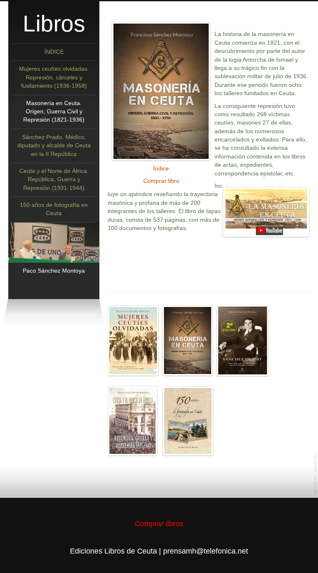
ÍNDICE (54, 52)
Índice (161, 168)
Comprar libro (161, 181)
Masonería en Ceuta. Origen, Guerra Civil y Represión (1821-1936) (53, 111)
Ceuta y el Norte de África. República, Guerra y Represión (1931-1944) (54, 179)
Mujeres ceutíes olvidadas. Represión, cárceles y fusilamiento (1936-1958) (54, 77)
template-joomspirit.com (316, 473)
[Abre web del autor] (53, 243)
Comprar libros (159, 523)
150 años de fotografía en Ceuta (54, 209)
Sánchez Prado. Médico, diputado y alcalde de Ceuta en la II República (54, 145)
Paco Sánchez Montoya (54, 271)
